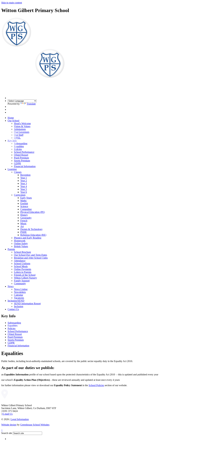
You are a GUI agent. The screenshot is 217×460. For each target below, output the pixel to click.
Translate (31, 103)
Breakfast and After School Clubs (31, 257)
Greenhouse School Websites (34, 424)
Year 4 (23, 186)
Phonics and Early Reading (27, 237)
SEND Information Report (27, 303)
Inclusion (18, 306)
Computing (26, 209)
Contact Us (13, 309)
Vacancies (19, 297)
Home (11, 117)
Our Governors (21, 132)
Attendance (19, 260)
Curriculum (19, 195)
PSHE (23, 232)
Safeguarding (20, 143)
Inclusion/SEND (16, 300)
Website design (8, 424)
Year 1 (23, 177)
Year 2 (23, 180)
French (23, 220)
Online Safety (21, 243)
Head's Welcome (22, 123)
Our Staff (18, 135)
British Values (21, 246)
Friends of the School (24, 275)
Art (22, 226)
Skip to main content (11, 2)
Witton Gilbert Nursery (25, 277)
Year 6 (23, 192)
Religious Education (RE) (33, 235)
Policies (18, 149)
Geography (26, 217)
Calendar (18, 295)
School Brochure (22, 252)
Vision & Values (22, 126)
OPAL (17, 137)
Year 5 (23, 189)
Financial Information (25, 166)
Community (20, 283)
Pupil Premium (21, 157)
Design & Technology (31, 229)
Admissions (20, 129)
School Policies (96, 385)
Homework (19, 240)
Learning (12, 169)
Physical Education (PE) (32, 212)
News (11, 286)
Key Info (12, 140)
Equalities (19, 146)
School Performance (24, 152)
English (24, 203)
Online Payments (22, 269)
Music (23, 223)
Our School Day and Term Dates (30, 255)
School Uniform (22, 263)
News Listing (20, 289)
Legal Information (20, 419)
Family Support (22, 280)
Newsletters (20, 292)
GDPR (17, 163)
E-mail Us (7, 414)
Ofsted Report (21, 155)
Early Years (26, 197)
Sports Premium (22, 160)
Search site (6, 433)
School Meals (21, 266)
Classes (17, 172)
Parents (11, 249)
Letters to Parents (22, 272)
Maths (23, 200)
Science (24, 206)
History (24, 215)
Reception (25, 175)
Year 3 (23, 183)
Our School (13, 120)
